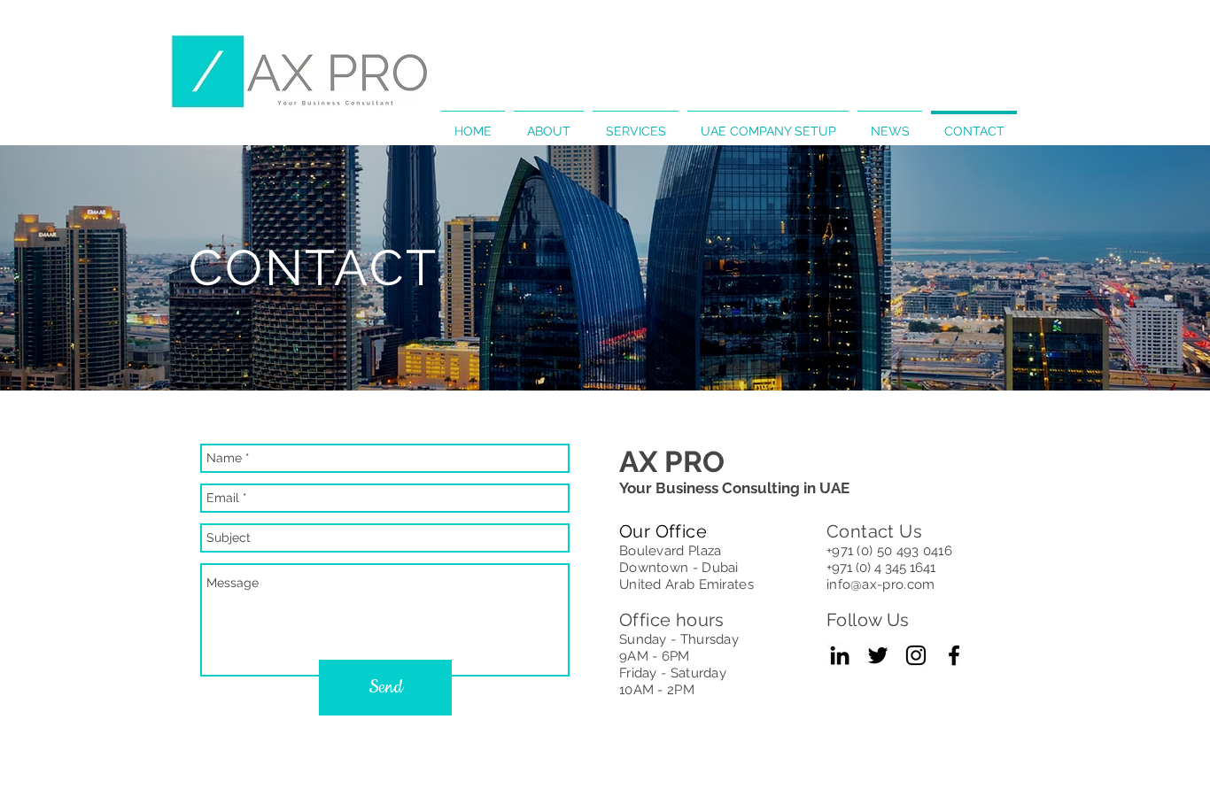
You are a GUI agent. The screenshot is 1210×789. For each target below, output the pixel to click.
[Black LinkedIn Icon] (839, 655)
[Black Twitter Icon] (878, 655)
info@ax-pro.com (880, 584)
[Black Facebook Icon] (954, 655)
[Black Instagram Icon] (916, 655)
